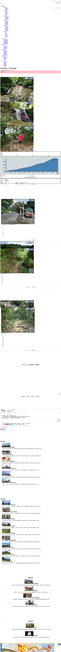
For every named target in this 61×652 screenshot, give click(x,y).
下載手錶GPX (37, 396)
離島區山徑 (5, 53)
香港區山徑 (5, 50)
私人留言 (8, 411)
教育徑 (6, 13)
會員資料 (5, 61)
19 (2, 276)
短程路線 (6, 21)
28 (2, 283)
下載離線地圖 (28, 396)
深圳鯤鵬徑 (7, 16)
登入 (59, 2)
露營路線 (6, 30)
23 (2, 279)
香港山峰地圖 (6, 40)
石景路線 (6, 26)
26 (2, 281)
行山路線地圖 (6, 39)
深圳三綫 (6, 19)
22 (2, 278)
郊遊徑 (6, 11)
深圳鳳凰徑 (7, 17)
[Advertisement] (25, 190)
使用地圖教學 (23, 396)
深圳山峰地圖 (6, 41)
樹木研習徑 (7, 14)
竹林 (6, 36)
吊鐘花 (6, 34)
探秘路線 (6, 23)
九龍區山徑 (5, 51)
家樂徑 (6, 12)
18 (2, 275)
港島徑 (6, 10)
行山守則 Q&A (6, 56)
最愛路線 (5, 63)
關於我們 (5, 59)
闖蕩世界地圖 (6, 43)
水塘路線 (6, 27)
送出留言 (59, 420)
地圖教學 (5, 57)
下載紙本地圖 (32, 396)
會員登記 (57, 2)
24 (2, 280)
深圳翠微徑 (7, 18)
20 (2, 277)
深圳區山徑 (5, 54)
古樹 (6, 37)
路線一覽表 (5, 47)
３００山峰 (5, 46)
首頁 (2, 5)
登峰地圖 (5, 65)
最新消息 (5, 58)
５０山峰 (5, 45)
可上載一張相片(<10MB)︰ (5, 415)
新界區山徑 (5, 52)
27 (2, 282)
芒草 (6, 32)
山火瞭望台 (7, 24)
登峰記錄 (5, 64)
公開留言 (3, 411)
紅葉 (6, 33)
